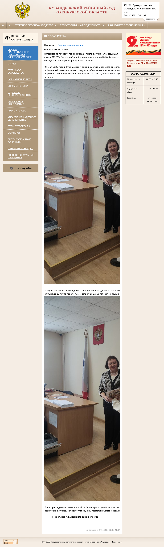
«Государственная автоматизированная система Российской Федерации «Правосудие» (86, 542)
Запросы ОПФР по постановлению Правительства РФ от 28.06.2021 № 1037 (142, 63)
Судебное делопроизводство (34, 25)
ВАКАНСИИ (14, 132)
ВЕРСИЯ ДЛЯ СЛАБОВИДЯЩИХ (22, 38)
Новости (49, 45)
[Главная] (3, 25)
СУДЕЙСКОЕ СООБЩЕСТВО (16, 71)
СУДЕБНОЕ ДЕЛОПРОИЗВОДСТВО (20, 93)
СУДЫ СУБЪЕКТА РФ (19, 126)
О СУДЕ (12, 63)
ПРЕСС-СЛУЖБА (17, 110)
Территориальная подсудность (81, 25)
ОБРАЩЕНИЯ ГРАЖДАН (20, 148)
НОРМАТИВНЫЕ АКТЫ (20, 79)
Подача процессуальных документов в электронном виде (20, 53)
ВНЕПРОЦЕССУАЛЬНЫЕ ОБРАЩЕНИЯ (21, 156)
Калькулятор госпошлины (126, 25)
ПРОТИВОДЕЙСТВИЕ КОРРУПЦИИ (19, 140)
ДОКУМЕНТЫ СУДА (18, 86)
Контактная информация (71, 45)
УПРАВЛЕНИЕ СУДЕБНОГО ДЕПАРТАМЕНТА (22, 118)
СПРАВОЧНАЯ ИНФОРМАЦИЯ (16, 102)
